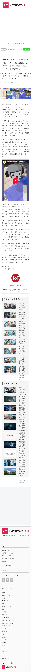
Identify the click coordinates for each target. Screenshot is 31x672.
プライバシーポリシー (7, 555)
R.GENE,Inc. (8, 539)
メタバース (8, 73)
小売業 (3, 598)
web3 (3, 648)
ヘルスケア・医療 (6, 606)
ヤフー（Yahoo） (9, 82)
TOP (1, 73)
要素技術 (4, 637)
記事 (9, 43)
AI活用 (21, 43)
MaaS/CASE (5, 600)
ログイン (19, 49)
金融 (3, 603)
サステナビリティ (6, 626)
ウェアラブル (5, 642)
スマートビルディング (7, 623)
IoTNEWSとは (5, 550)
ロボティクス (5, 631)
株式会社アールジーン (15, 535)
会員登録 (26, 49)
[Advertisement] (15, 24)
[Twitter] (7, 580)
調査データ (4, 651)
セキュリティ (5, 639)
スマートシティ (6, 617)
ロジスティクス (6, 595)
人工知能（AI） (6, 628)
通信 (3, 634)
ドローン (4, 645)
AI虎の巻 (15, 43)
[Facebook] (3, 580)
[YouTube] (11, 580)
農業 (3, 609)
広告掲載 (4, 49)
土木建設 (4, 612)
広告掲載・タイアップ (7, 553)
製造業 (3, 592)
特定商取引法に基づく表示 (9, 558)
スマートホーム (6, 620)
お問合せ (4, 561)
